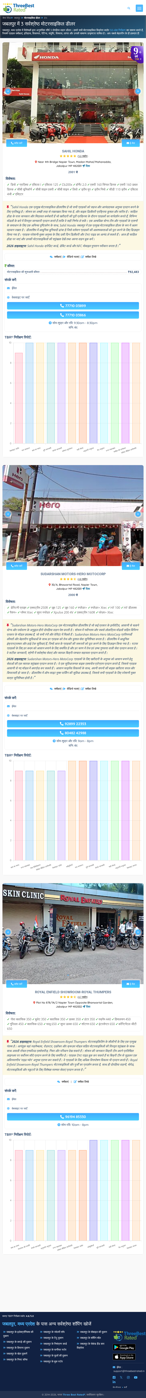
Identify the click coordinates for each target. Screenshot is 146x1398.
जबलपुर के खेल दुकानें (16, 1353)
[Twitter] (121, 1377)
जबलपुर (17, 17)
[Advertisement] (73, 1285)
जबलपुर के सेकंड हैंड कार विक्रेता (90, 1345)
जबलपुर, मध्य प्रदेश (18, 1324)
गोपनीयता (117, 1387)
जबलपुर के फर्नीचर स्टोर (54, 1349)
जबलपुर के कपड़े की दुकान (19, 1342)
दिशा (87, 166)
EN (45, 17)
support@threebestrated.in (129, 1370)
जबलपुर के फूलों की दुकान (55, 1355)
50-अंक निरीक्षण (118, 30)
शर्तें (125, 1387)
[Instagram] (128, 1377)
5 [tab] (78, 134)
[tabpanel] (73, 92)
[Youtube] (135, 1377)
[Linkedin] (114, 1382)
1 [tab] (66, 134)
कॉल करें (17, 143)
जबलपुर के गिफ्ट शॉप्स (16, 1359)
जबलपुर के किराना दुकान (18, 1347)
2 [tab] (69, 134)
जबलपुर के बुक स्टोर (53, 1361)
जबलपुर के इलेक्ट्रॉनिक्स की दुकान (18, 1334)
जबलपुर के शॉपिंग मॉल (90, 1338)
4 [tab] (75, 134)
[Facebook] (114, 1377)
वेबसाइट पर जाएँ (20, 297)
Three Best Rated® (74, 1394)
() (82, 156)
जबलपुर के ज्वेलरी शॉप (54, 1332)
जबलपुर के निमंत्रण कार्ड (55, 1343)
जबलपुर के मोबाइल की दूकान (93, 1332)
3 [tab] (72, 134)
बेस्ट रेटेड (6, 17)
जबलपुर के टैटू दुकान (53, 1338)
